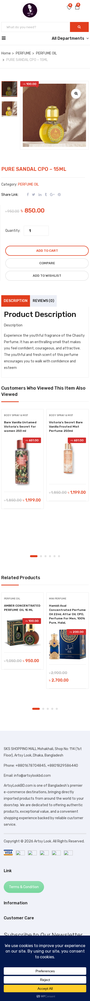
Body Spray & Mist (16, 415)
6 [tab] (59, 556)
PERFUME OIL (46, 53)
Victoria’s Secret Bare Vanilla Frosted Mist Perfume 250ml (66, 427)
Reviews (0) (43, 301)
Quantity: (12, 231)
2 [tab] (41, 556)
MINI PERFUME (57, 598)
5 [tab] (55, 556)
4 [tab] (50, 556)
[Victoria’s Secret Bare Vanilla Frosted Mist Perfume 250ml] (67, 458)
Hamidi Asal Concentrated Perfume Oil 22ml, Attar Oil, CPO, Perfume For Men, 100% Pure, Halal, (67, 614)
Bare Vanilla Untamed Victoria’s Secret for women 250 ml (20, 427)
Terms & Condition (24, 887)
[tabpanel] (22, 460)
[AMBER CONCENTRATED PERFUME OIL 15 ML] (22, 632)
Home (6, 53)
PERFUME (23, 53)
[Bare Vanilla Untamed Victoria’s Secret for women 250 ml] (22, 462)
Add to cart (47, 250)
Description (16, 301)
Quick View (22, 479)
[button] (77, 7)
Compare (47, 263)
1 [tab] (34, 556)
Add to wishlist (47, 275)
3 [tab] (45, 556)
